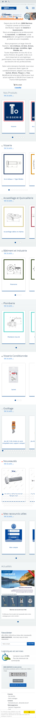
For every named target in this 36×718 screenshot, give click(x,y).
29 (25, 453)
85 (24, 503)
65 (20, 501)
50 (26, 498)
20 (9, 453)
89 (31, 503)
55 (2, 501)
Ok (29, 712)
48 (22, 498)
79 (13, 503)
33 (27, 496)
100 (20, 505)
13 (24, 450)
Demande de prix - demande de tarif (18, 703)
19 (7, 453)
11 (27, 190)
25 (18, 453)
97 (15, 505)
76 (8, 503)
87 (27, 503)
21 (10, 453)
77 (9, 503)
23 (14, 453)
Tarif (9, 709)
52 (29, 498)
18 (33, 450)
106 (31, 505)
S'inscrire (31, 644)
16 (29, 450)
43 (13, 498)
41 (9, 498)
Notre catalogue (12, 698)
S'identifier (18, 88)
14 (26, 450)
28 (23, 453)
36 (33, 496)
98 (17, 505)
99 (19, 505)
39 (6, 498)
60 (11, 501)
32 (26, 496)
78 (11, 503)
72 (33, 501)
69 (27, 501)
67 (24, 501)
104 (27, 505)
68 (26, 501)
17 (31, 450)
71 (31, 501)
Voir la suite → (9, 95)
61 (13, 501)
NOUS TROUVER (18, 680)
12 (22, 450)
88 (29, 503)
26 (19, 453)
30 (27, 453)
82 (19, 503)
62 (15, 501)
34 (29, 496)
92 (6, 505)
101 (22, 505)
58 (8, 501)
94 (9, 505)
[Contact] (5, 1)
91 (4, 505)
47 (20, 498)
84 (22, 503)
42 (11, 498)
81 (17, 503)
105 (29, 505)
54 (33, 498)
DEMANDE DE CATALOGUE (18, 685)
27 (21, 453)
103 (26, 505)
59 (9, 501)
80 (15, 503)
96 (13, 505)
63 (17, 501)
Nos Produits (10, 92)
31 (28, 453)
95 (11, 505)
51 (27, 498)
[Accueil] (2, 1)
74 (4, 503)
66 (22, 501)
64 (19, 501)
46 (19, 498)
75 (6, 503)
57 (6, 501)
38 (4, 498)
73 (2, 503)
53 (31, 498)
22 (12, 453)
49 (24, 498)
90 (33, 503)
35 (31, 496)
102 (24, 505)
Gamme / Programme (14, 707)
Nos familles (11, 696)
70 (29, 501)
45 (17, 498)
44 (15, 498)
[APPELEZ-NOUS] (8, 1)
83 (20, 503)
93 (8, 505)
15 (27, 450)
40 (8, 498)
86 (26, 503)
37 (2, 498)
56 (4, 501)
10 (25, 190)
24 (16, 453)
